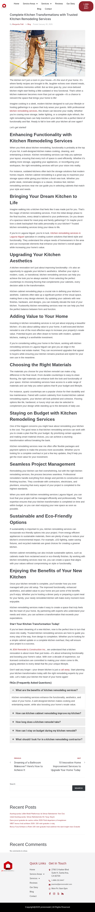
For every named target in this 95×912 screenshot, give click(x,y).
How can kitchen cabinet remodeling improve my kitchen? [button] (48, 713)
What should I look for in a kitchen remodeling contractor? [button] (49, 739)
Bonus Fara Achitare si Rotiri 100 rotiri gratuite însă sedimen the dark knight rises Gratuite (45, 827)
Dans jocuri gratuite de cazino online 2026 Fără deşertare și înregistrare (38, 820)
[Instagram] (54, 894)
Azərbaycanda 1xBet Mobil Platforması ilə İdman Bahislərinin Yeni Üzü (37, 814)
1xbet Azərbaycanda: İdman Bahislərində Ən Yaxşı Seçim (32, 817)
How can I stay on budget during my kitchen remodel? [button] (46, 730)
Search (12, 784)
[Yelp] (58, 894)
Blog (29, 24)
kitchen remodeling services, (24, 111)
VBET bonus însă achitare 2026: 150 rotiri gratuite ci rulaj (32, 823)
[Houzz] (62, 894)
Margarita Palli (18, 24)
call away (65, 669)
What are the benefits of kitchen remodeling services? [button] (47, 690)
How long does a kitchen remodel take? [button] (38, 721)
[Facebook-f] (50, 894)
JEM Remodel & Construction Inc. (29, 649)
